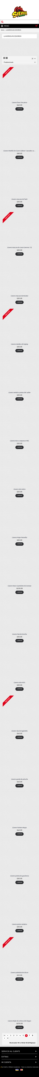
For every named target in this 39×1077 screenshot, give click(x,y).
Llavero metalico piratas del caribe (19, 392)
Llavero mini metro (19, 489)
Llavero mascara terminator (19, 296)
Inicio (2, 30)
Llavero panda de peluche (19, 779)
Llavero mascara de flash (19, 199)
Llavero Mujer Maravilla (19, 537)
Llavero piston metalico (19, 924)
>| (7, 1038)
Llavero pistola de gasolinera (19, 876)
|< (4, 1035)
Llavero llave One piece (19, 102)
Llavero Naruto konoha (19, 634)
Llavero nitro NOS (19, 682)
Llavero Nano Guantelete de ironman (19, 586)
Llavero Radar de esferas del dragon (19, 1021)
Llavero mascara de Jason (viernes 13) (19, 247)
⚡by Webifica (4, 1067)
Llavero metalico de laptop (19, 344)
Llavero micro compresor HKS (19, 441)
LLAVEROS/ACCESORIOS (13, 30)
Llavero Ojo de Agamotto (20, 731)
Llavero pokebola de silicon (19, 972)
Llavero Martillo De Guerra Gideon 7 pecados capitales (19, 151)
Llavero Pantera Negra (19, 827)
